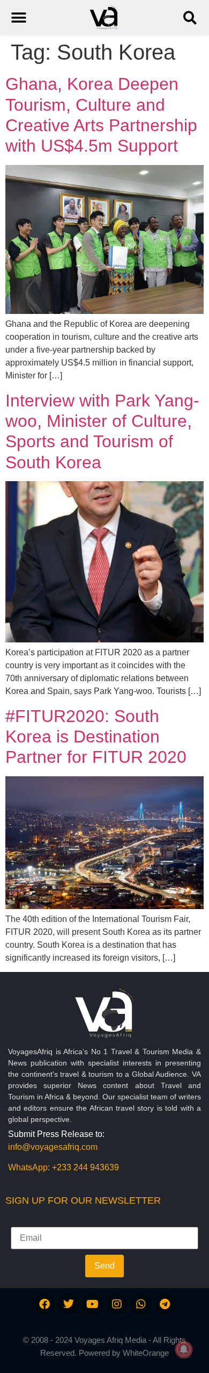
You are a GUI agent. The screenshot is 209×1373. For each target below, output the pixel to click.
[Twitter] (68, 1304)
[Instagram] (117, 1304)
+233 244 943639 (85, 1167)
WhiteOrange (146, 1352)
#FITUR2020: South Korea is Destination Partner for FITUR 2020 (95, 736)
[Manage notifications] (183, 1349)
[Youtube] (92, 1304)
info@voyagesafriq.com (53, 1147)
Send (104, 1265)
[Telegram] (165, 1304)
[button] (190, 17)
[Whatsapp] (141, 1304)
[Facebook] (44, 1304)
